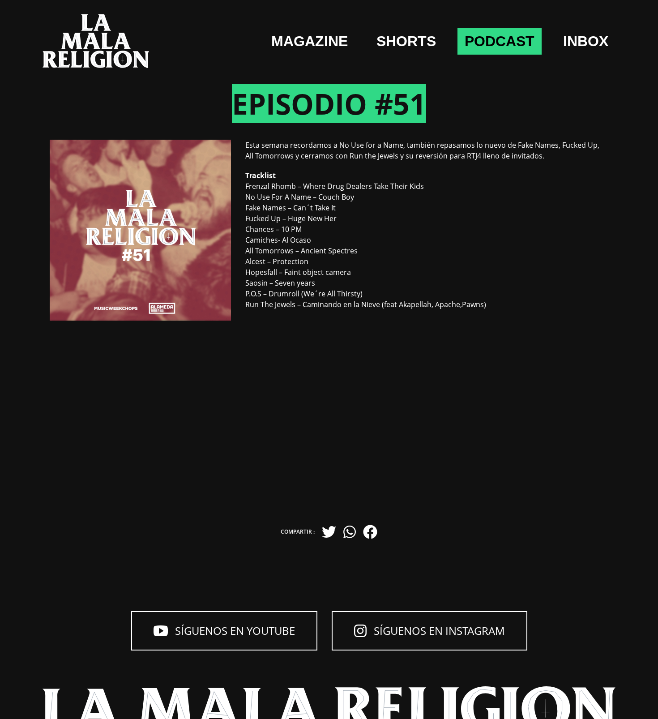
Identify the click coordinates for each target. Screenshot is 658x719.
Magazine (309, 41)
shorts (406, 41)
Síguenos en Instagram (439, 630)
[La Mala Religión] (96, 41)
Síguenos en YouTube (235, 630)
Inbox (585, 41)
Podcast (499, 41)
